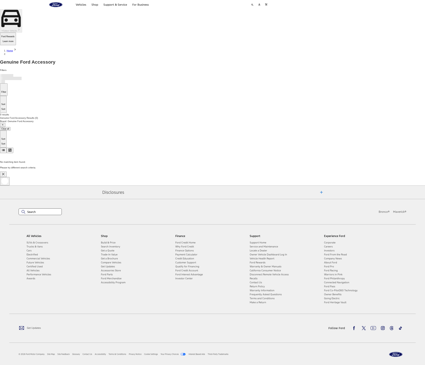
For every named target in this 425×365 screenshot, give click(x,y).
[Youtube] (373, 328)
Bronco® (384, 212)
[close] (3, 174)
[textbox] (40, 212)
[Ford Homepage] (395, 354)
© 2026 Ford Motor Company (31, 354)
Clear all (5, 129)
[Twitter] (364, 328)
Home (10, 50)
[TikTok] (400, 328)
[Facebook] (355, 328)
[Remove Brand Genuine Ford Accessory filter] (2, 125)
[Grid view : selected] (10, 150)
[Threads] (392, 328)
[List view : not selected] (3, 150)
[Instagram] (383, 328)
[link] (51, 354)
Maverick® (399, 212)
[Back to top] (5, 181)
